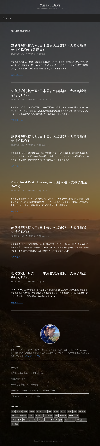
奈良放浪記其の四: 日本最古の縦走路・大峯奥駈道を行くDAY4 (49, 138)
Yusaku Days (50, 5)
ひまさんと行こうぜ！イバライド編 (25, 396)
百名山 (19, 411)
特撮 (49, 411)
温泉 (25, 411)
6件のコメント (45, 236)
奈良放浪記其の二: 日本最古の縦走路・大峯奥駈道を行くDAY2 (49, 229)
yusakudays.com (59, 441)
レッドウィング (51, 420)
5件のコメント (45, 191)
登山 (13, 411)
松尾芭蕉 (63, 415)
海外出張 (23, 415)
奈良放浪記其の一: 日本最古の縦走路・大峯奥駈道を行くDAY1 (49, 275)
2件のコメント (45, 99)
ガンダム (39, 415)
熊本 (60, 420)
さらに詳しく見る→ (33, 356)
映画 (69, 411)
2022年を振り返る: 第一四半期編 (24, 385)
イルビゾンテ (81, 420)
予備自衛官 (48, 415)
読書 (74, 411)
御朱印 (63, 411)
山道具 (56, 411)
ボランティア (32, 420)
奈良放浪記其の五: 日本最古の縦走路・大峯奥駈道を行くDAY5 (49, 93)
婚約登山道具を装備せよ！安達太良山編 (27, 373)
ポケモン (82, 411)
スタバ (31, 415)
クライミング (41, 411)
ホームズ (15, 424)
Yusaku (31, 54)
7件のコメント (45, 282)
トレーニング (73, 415)
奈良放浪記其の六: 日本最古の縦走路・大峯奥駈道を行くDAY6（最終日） (49, 47)
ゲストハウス (16, 420)
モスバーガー (69, 420)
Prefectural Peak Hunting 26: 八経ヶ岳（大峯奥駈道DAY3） (49, 184)
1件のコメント (45, 54)
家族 (56, 415)
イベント (15, 415)
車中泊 (32, 411)
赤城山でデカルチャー (20, 379)
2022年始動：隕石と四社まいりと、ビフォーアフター (33, 391)
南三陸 (41, 420)
